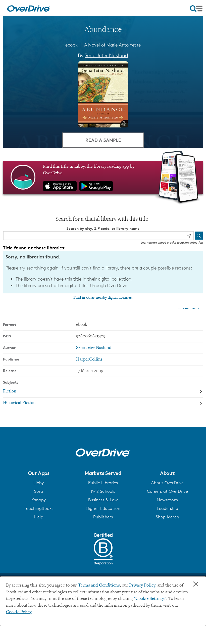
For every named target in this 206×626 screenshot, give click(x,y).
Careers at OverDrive (167, 491)
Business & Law (103, 499)
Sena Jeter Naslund (106, 55)
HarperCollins (89, 359)
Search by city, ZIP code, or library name (103, 228)
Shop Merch (167, 516)
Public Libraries (103, 482)
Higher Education (103, 508)
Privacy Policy (142, 585)
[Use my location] (189, 236)
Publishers (103, 516)
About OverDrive (167, 482)
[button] (38, 473)
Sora (38, 491)
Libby (38, 482)
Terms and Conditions (99, 585)
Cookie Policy (18, 612)
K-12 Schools (103, 491)
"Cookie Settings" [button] (150, 599)
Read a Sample (103, 140)
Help (38, 516)
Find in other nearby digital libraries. (103, 298)
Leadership (167, 508)
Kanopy (38, 499)
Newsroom (167, 499)
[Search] (199, 236)
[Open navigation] (196, 9)
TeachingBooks (38, 508)
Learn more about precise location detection (172, 242)
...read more (189, 308)
